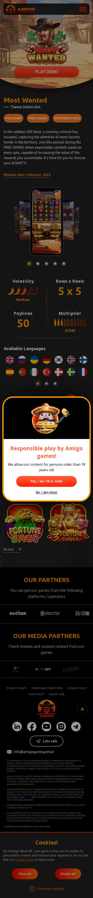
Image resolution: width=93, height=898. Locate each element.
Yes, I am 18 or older (46, 481)
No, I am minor (46, 492)
